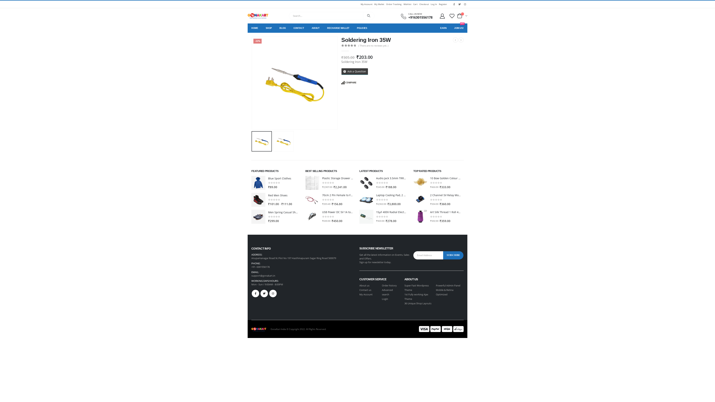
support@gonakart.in (263, 275)
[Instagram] (465, 4)
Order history (389, 285)
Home (254, 28)
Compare (350, 82)
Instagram (273, 293)
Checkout (424, 4)
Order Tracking (394, 4)
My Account (367, 4)
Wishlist (407, 4)
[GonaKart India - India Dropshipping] (258, 15)
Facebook (255, 293)
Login (385, 299)
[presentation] (252, 83)
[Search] (368, 16)
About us (364, 285)
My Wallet (379, 4)
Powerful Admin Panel (448, 285)
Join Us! (459, 26)
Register (443, 4)
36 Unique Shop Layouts (417, 303)
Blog (282, 28)
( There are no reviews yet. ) (373, 45)
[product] (258, 183)
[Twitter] (459, 4)
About (316, 28)
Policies (362, 28)
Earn (443, 28)
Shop (269, 28)
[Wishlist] (452, 15)
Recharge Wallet (338, 28)
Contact (298, 28)
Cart (415, 4)
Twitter (264, 293)
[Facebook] (454, 4)
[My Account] (442, 15)
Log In (434, 4)
